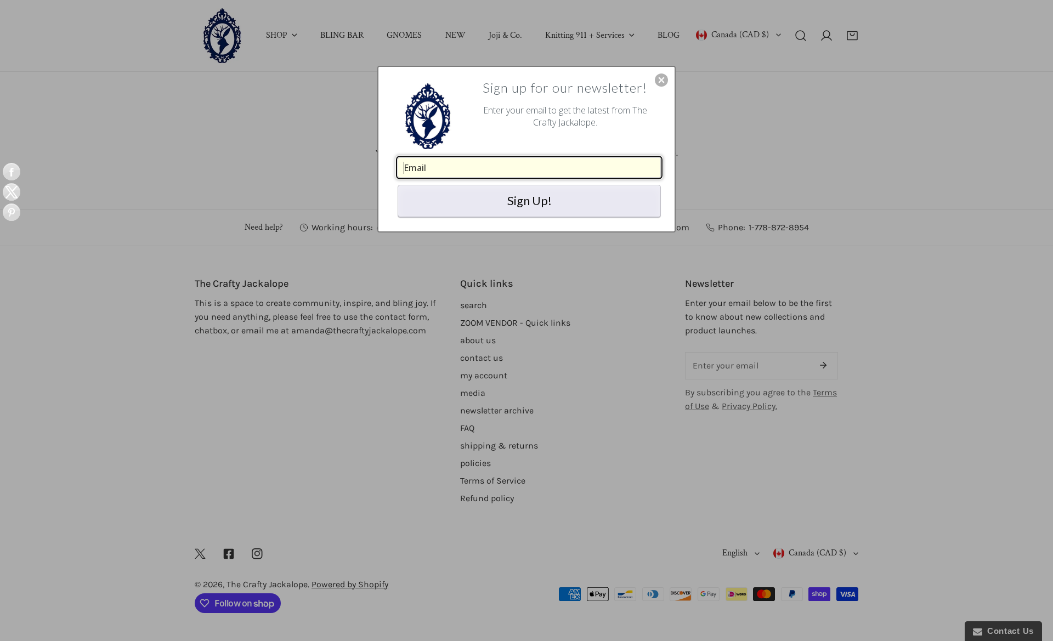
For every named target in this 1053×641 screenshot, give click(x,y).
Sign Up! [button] (529, 200)
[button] (661, 80)
